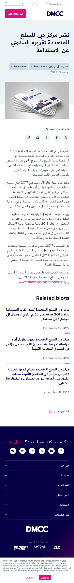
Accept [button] (45, 577)
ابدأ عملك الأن (15, 13)
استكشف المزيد (37, 542)
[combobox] (14, 4)
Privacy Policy (41, 565)
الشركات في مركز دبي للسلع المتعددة (50, 66)
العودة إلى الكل (57, 411)
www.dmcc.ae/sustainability (41, 282)
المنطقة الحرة (19, 66)
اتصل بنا (16, 442)
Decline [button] (29, 577)
